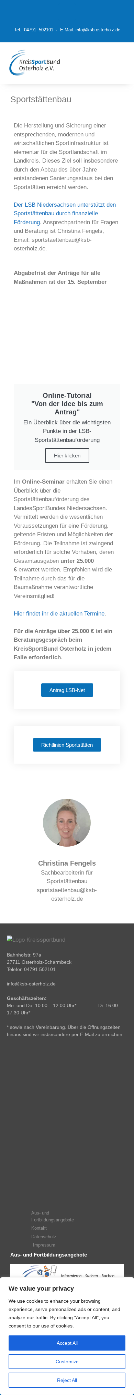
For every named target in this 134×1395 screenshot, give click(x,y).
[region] (67, 1336)
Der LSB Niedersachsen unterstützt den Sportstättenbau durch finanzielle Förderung (65, 214)
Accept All (67, 1343)
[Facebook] (67, 12)
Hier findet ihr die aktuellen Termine (59, 613)
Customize (67, 1361)
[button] (103, 63)
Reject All (67, 1380)
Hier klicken (67, 455)
